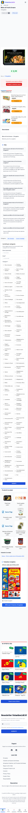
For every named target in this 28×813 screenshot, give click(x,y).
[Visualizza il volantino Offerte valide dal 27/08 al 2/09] (14, 583)
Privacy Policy (6, 773)
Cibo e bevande (11, 238)
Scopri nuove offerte (14, 701)
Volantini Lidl (5, 13)
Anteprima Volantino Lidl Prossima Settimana (14, 763)
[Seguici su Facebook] (11, 750)
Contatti (5, 771)
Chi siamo (5, 758)
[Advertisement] (14, 31)
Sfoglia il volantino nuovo (14, 84)
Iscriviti (14, 731)
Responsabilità (6, 779)
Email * (4, 256)
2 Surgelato (8, 76)
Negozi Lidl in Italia (8, 766)
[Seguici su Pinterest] (16, 750)
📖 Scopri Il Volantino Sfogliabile (14, 605)
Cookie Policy (6, 776)
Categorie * (5, 261)
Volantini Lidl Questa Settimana (11, 760)
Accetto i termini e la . (12, 727)
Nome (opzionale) (7, 250)
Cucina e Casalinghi (20, 238)
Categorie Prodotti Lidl (9, 768)
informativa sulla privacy (17, 727)
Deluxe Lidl (6, 5)
